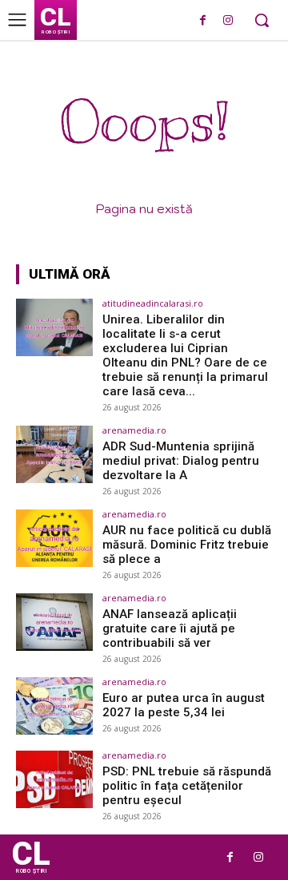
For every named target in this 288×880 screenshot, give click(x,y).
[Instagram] (227, 21)
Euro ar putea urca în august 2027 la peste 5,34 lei (183, 705)
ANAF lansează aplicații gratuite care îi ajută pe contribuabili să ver (169, 628)
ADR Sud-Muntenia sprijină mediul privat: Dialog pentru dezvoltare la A (180, 460)
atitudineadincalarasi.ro (152, 303)
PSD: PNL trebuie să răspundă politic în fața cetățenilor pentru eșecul (186, 785)
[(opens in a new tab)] (54, 327)
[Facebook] (202, 21)
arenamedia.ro (134, 430)
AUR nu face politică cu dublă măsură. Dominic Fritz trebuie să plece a (186, 544)
